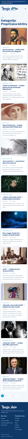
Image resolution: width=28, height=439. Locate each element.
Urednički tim (4, 425)
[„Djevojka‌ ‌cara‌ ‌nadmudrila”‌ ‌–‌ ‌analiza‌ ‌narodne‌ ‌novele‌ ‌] (14, 291)
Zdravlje (17, 420)
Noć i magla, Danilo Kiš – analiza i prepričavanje (11, 234)
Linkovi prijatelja (5, 420)
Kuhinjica (17, 427)
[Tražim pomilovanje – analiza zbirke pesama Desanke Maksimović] (14, 72)
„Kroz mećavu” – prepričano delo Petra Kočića (13, 162)
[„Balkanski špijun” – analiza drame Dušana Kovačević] (14, 365)
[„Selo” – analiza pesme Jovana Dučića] (14, 255)
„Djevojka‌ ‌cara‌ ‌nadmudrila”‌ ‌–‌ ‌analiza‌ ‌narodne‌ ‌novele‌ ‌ (13, 306)
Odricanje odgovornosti (7, 423)
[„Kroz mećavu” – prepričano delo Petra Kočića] (14, 147)
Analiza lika (5, 47)
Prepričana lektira (7, 83)
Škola (16, 423)
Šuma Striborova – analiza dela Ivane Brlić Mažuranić (12, 126)
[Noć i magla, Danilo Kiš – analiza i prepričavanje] (14, 219)
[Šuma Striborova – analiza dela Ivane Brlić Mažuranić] (14, 111)
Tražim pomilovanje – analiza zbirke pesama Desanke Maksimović (13, 87)
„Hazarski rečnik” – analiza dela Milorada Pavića (12, 344)
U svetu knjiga (18, 429)
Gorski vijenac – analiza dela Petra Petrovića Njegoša (13, 50)
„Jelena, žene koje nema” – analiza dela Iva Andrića (12, 198)
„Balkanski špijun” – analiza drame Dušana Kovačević (12, 380)
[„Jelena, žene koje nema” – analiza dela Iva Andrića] (14, 183)
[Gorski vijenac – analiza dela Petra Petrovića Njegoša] (14, 36)
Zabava (17, 425)
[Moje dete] (9, 9)
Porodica (17, 418)
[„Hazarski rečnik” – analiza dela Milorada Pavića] (14, 329)
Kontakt (3, 418)
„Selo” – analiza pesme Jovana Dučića (11, 270)
